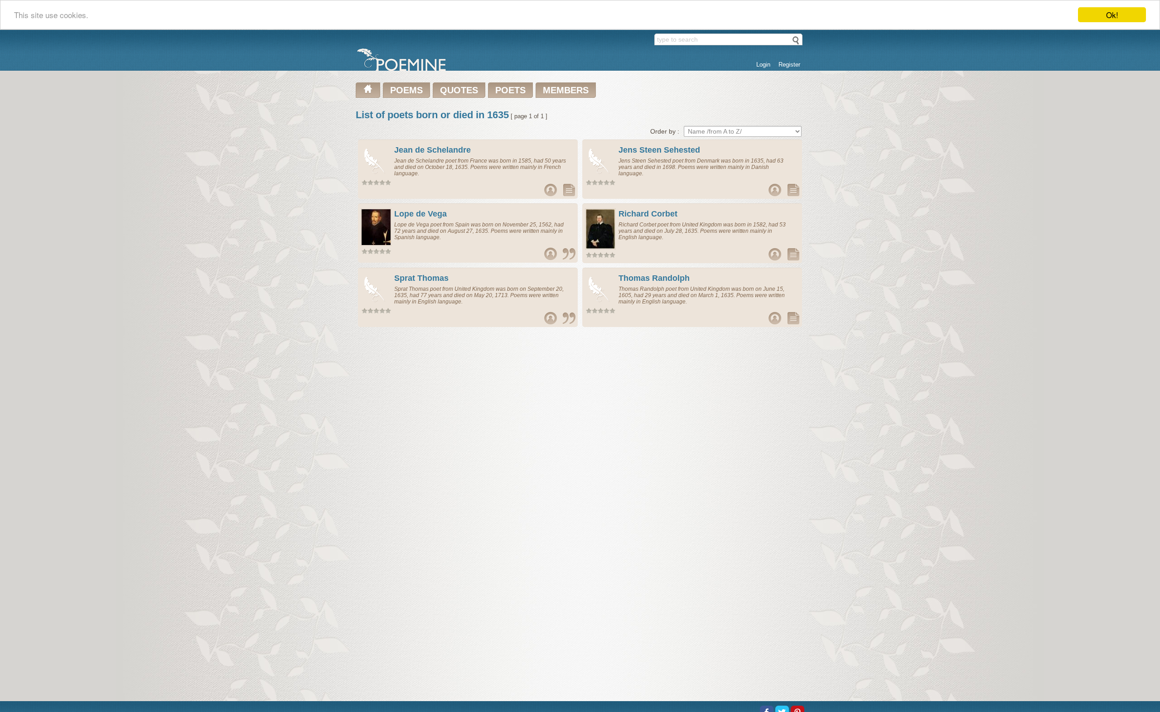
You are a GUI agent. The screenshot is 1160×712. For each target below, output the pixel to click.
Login (763, 64)
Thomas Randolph (654, 278)
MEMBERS (566, 90)
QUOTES (459, 90)
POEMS (406, 90)
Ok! (1112, 14)
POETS (510, 90)
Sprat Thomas (421, 278)
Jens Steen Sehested (659, 149)
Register (789, 64)
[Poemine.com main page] (368, 90)
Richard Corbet (648, 213)
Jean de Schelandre (432, 149)
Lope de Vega (420, 213)
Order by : (664, 131)
